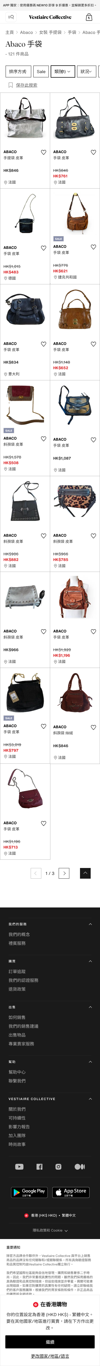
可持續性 (17, 1118)
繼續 (50, 1342)
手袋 (72, 32)
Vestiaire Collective (32, 1099)
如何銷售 (17, 1017)
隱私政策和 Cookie (48, 1230)
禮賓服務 (17, 943)
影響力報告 (19, 1127)
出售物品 (17, 1035)
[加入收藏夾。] (44, 152)
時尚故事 (17, 1144)
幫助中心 (17, 1072)
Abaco (26, 32)
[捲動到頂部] (85, 873)
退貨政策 (17, 989)
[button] (89, 17)
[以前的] (36, 873)
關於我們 (17, 1109)
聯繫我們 (17, 1081)
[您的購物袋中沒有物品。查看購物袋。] (89, 17)
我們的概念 (19, 934)
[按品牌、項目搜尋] (11, 17)
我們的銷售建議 (23, 1026)
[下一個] (64, 873)
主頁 (9, 32)
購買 (12, 961)
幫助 (12, 1062)
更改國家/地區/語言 (50, 1356)
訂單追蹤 (17, 971)
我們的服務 (18, 924)
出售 (12, 1007)
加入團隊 (17, 1135)
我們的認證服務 (23, 980)
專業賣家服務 (21, 1044)
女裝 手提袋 (50, 32)
